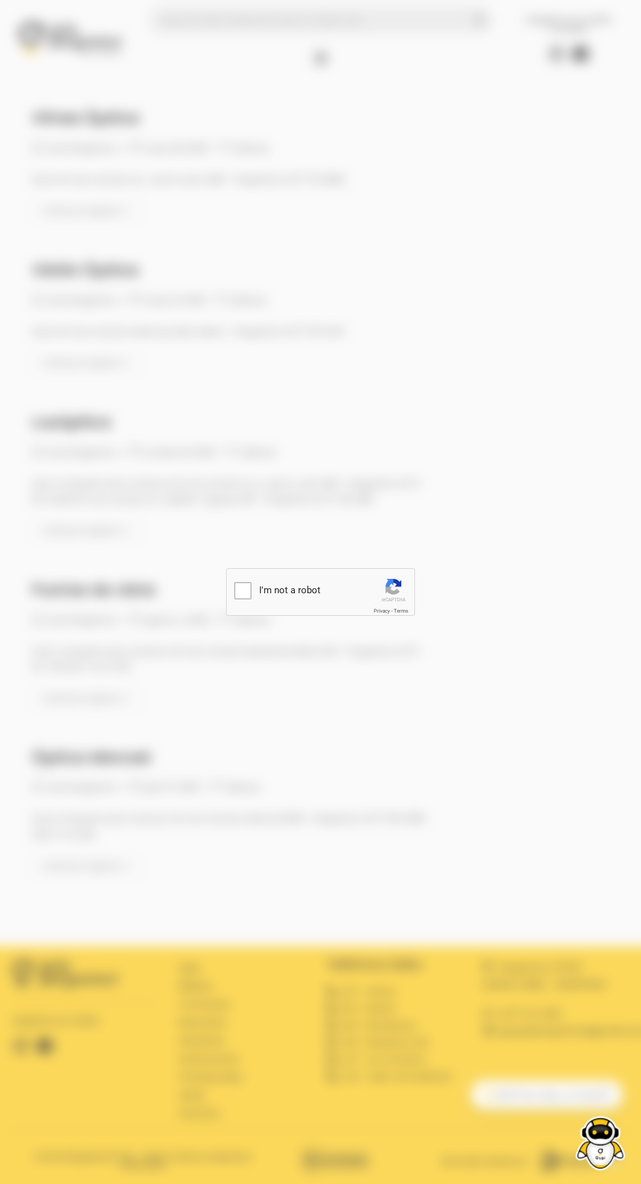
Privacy (382, 611)
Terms (401, 611)
